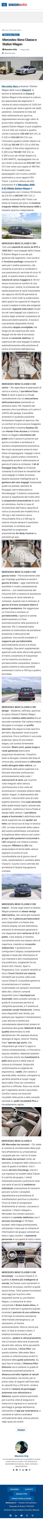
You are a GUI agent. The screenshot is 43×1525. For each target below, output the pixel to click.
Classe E (26, 90)
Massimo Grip (10, 49)
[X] (20, 1470)
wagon (22, 1430)
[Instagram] (29, 1470)
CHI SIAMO (14, 1489)
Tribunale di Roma (17, 1506)
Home (6, 30)
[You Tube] (26, 1470)
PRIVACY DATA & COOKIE (21, 1499)
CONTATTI (29, 1489)
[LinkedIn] (23, 1470)
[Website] (13, 1470)
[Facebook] (16, 1470)
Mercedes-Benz (15, 30)
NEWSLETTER (21, 1494)
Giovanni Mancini (31, 1510)
